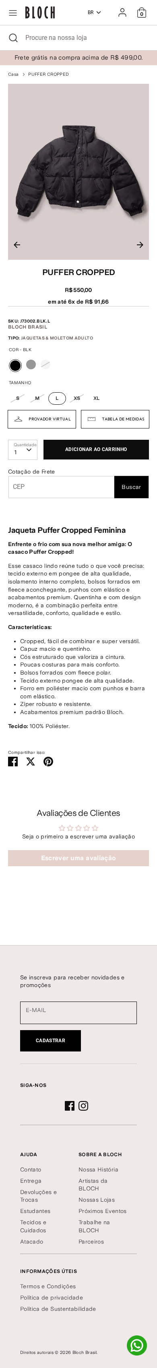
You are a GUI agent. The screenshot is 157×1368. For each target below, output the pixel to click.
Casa (13, 74)
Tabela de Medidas (123, 419)
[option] (78, 172)
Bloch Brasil (27, 327)
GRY (31, 364)
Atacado (31, 1241)
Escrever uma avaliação (78, 858)
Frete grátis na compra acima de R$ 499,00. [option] (78, 57)
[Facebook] (69, 1106)
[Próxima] (140, 245)
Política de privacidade (51, 1297)
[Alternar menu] (13, 12)
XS (77, 398)
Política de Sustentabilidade (58, 1309)
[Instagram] (83, 1106)
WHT (45, 364)
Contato (30, 1169)
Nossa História (98, 1169)
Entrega (30, 1181)
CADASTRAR (50, 1040)
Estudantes (35, 1211)
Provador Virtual (50, 419)
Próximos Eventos (102, 1211)
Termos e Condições (48, 1286)
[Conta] (122, 9)
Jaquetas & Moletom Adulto (57, 338)
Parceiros (91, 1241)
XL (96, 398)
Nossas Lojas (96, 1199)
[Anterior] (17, 245)
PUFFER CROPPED (48, 74)
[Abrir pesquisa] (12, 37)
